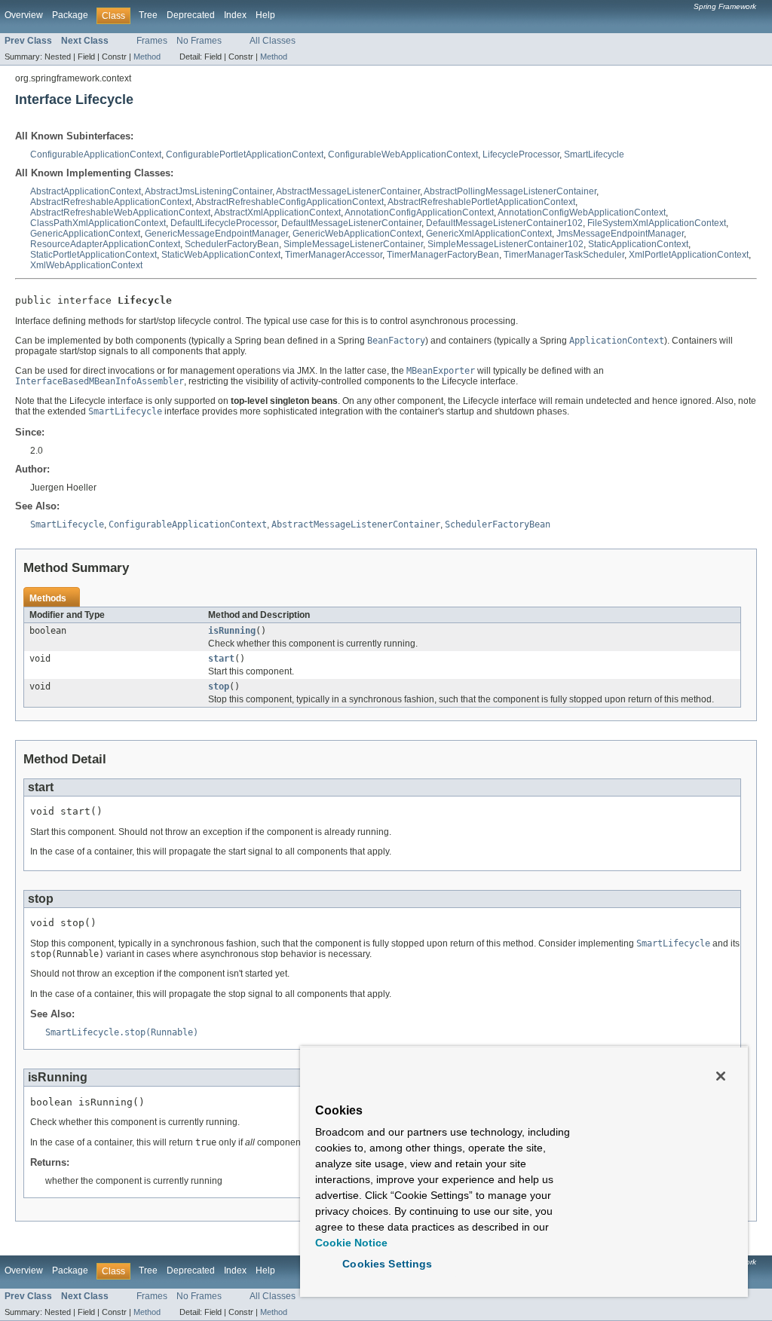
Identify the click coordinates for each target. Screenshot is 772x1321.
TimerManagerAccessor (333, 254)
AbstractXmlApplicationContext (277, 212)
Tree (148, 15)
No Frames (199, 40)
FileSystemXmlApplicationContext (656, 223)
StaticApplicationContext (638, 244)
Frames (151, 40)
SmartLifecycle (594, 154)
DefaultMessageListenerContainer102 (504, 223)
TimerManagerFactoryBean (443, 254)
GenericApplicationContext (85, 233)
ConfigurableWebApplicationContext (403, 154)
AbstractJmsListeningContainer (208, 191)
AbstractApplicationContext (85, 191)
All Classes (273, 40)
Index (235, 15)
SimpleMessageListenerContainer (353, 244)
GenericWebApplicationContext (357, 233)
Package (70, 15)
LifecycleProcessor (520, 154)
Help (265, 15)
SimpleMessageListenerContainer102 (505, 244)
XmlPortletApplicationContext (689, 254)
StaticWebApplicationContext (220, 254)
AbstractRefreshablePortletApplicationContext (481, 202)
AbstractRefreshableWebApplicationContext (120, 212)
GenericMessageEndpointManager (216, 233)
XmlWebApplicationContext (86, 265)
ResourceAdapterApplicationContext (105, 244)
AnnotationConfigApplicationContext (419, 212)
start (221, 658)
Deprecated (191, 15)
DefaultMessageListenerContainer (351, 223)
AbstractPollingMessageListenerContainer (510, 191)
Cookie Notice (351, 1243)
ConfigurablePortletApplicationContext (244, 154)
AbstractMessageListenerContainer (348, 191)
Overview (24, 15)
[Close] (720, 1076)
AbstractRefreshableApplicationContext (110, 202)
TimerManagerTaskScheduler (564, 254)
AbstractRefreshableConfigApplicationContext (289, 202)
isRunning (232, 630)
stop (218, 686)
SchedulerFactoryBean (232, 244)
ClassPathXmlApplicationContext (98, 223)
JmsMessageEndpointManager (620, 233)
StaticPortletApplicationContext (93, 254)
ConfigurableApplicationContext (95, 154)
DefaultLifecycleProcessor (223, 223)
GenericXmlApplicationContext (489, 233)
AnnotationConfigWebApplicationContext (582, 212)
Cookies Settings (387, 1264)
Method (147, 56)
